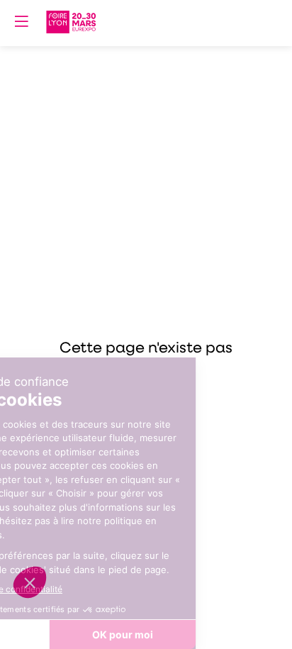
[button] (21, 21)
